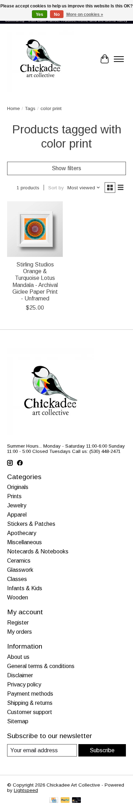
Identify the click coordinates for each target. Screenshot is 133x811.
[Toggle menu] (119, 59)
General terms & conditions (40, 666)
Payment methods (30, 694)
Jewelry (16, 505)
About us (18, 657)
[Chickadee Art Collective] (40, 59)
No (57, 14)
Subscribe (102, 750)
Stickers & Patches (31, 524)
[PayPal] (65, 800)
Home (13, 108)
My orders (19, 632)
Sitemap (17, 721)
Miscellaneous (24, 542)
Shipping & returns (29, 703)
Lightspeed (26, 790)
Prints (14, 496)
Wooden (17, 597)
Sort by (56, 187)
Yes (39, 14)
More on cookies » (84, 14)
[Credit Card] (53, 800)
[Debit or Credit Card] (76, 800)
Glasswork (20, 570)
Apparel (17, 515)
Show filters (66, 168)
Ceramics (19, 561)
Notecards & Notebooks (37, 551)
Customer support (29, 712)
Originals (17, 487)
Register (18, 623)
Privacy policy (24, 684)
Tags (30, 108)
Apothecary (21, 533)
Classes (17, 579)
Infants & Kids (24, 588)
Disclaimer (20, 675)
